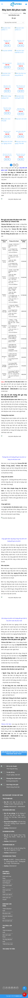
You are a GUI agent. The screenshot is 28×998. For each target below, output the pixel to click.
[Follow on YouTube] (14, 988)
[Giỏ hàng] (26, 4)
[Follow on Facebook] (4, 988)
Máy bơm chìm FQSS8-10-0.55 (7, 86)
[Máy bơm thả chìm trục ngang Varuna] (7, 147)
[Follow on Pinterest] (9, 988)
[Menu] (2, 4)
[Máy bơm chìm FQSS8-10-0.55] (7, 78)
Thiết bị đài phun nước (16, 13)
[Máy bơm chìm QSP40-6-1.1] (21, 33)
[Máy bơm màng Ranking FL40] (7, 100)
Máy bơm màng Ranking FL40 (7, 108)
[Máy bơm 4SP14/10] (7, 56)
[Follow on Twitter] (6, 988)
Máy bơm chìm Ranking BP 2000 (21, 109)
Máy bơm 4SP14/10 (7, 63)
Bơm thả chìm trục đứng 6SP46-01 (20, 86)
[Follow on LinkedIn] (12, 988)
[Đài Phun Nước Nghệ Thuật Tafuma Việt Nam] (14, 4)
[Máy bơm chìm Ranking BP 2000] (21, 101)
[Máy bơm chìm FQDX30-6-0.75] (21, 56)
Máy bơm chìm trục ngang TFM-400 (20, 155)
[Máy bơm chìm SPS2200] (7, 124)
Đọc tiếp (7, 45)
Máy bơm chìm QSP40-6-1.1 (20, 41)
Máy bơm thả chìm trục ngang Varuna (7, 155)
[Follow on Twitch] (17, 988)
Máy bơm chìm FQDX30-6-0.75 (20, 64)
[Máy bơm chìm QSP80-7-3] (7, 33)
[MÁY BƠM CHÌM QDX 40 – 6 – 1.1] (21, 124)
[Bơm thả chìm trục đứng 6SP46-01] (21, 78)
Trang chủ (5, 13)
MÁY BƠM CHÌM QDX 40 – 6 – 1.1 (21, 132)
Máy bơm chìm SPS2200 (7, 132)
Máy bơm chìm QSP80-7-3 (7, 41)
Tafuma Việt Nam (6, 724)
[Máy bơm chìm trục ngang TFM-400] (21, 147)
